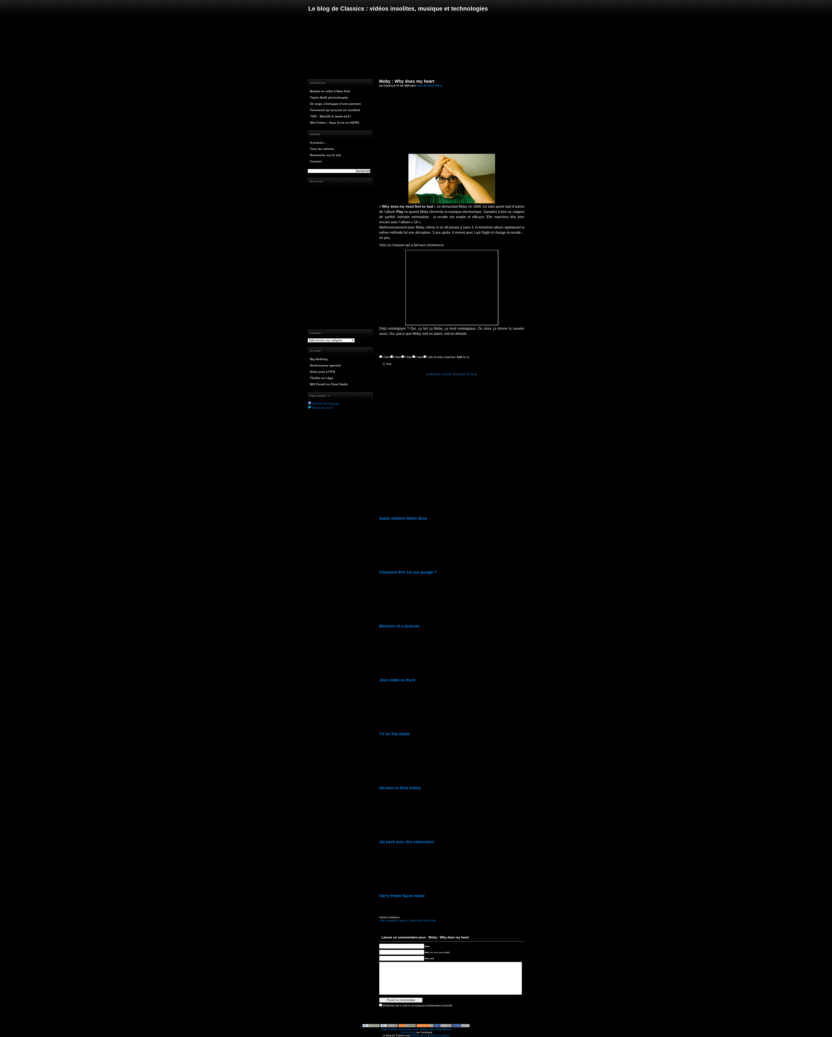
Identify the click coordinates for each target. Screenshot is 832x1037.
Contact (316, 161)
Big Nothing (319, 359)
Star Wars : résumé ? (441, 374)
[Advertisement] (416, 45)
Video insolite (389, 1029)
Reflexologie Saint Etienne (435, 1029)
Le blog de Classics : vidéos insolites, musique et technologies (398, 8)
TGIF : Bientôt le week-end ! (330, 116)
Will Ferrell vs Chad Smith (329, 384)
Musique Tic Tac (464, 374)
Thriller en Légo (321, 378)
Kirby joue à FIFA (322, 371)
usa (415, 1029)
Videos (438, 85)
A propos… (318, 142)
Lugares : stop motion (410, 920)
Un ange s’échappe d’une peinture (335, 103)
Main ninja (430, 920)
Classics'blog (408, 1032)
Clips (419, 85)
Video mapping (388, 920)
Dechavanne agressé (325, 365)
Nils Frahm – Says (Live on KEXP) (334, 122)
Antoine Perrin (419, 1035)
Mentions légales (439, 1035)
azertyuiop (405, 1029)
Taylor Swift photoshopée (329, 97)
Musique (428, 85)
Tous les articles (322, 149)
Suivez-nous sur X (322, 407)
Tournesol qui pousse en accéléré (335, 110)
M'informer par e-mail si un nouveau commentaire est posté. (418, 1005)
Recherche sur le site (325, 155)
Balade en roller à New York (330, 91)
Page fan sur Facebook (325, 403)
